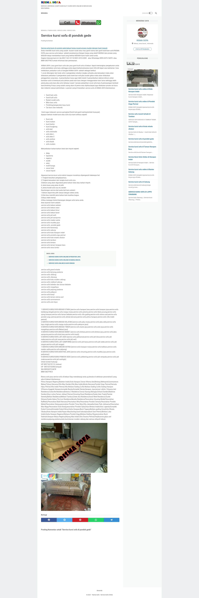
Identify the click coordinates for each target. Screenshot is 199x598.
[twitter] (64, 520)
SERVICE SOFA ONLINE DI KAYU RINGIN (62, 263)
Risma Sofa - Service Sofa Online (102, 595)
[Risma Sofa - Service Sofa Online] (52, 2)
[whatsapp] (96, 520)
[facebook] (49, 520)
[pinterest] (80, 520)
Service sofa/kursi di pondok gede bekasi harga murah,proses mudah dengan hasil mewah (74, 48)
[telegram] (111, 520)
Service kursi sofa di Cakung (139, 182)
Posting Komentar (47, 41)
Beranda (44, 13)
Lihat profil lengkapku (142, 49)
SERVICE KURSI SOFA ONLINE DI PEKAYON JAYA (65, 257)
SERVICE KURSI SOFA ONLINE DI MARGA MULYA (64, 260)
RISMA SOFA (142, 40)
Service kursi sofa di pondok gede (141, 139)
